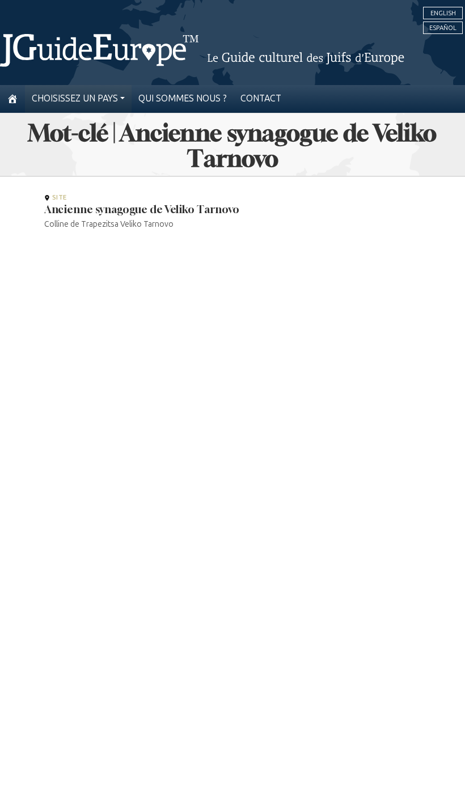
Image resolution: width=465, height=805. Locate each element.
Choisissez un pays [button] (75, 98)
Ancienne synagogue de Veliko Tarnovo (141, 209)
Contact (260, 98)
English (443, 13)
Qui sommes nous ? (182, 98)
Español (442, 28)
